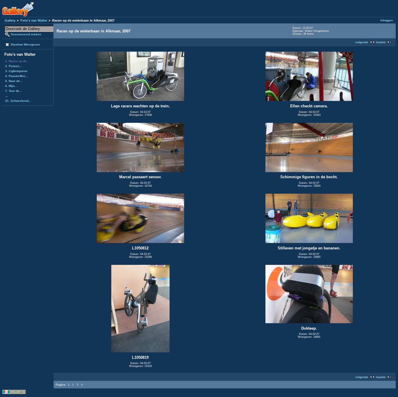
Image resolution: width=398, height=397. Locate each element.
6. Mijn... (11, 86)
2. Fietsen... (13, 66)
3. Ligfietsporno (16, 71)
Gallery (10, 20)
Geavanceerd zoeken (26, 34)
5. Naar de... (13, 81)
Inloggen (387, 20)
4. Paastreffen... (16, 76)
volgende (361, 42)
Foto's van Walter (33, 20)
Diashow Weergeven (25, 44)
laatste (381, 42)
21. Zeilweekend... (18, 100)
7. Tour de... (13, 90)
